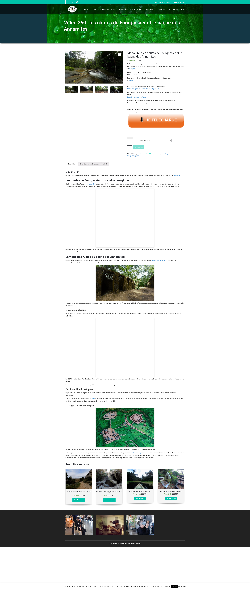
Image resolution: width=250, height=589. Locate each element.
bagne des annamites (172, 154)
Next (90, 479)
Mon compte (180, 2)
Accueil (86, 9)
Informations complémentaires (89, 164)
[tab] (72, 164)
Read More (182, 586)
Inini (93, 353)
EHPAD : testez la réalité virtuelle (130, 9)
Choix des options (79, 454)
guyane (137, 156)
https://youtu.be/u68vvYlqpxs (136, 97)
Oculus (131, 80)
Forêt (148, 154)
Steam (131, 83)
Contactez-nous (178, 9)
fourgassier (130, 156)
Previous (68, 479)
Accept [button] (175, 586)
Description (72, 164)
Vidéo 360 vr (154, 154)
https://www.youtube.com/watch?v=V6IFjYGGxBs (143, 89)
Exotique (143, 154)
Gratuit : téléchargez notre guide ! (104, 9)
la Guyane (132, 69)
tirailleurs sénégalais (137, 407)
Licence (130, 138)
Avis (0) (105, 164)
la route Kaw (91, 184)
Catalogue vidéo (164, 9)
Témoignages (150, 9)
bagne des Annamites (159, 238)
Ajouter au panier (138, 147)
